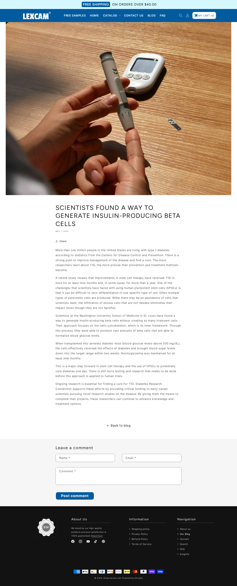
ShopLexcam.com (112, 578)
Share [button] (63, 241)
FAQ (182, 549)
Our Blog (184, 534)
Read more (97, 535)
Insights (184, 554)
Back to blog (120, 425)
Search (183, 544)
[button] (111, 15)
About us (185, 529)
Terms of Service (141, 544)
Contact (184, 539)
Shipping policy (140, 529)
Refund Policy (139, 539)
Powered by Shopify (132, 578)
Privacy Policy (139, 534)
